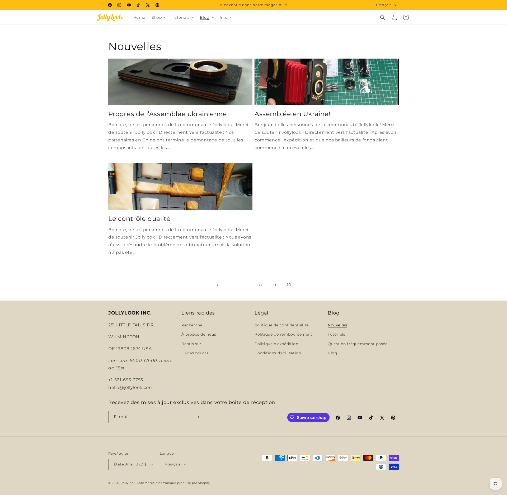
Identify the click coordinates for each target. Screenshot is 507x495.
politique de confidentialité (282, 325)
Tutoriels (336, 334)
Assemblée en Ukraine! (293, 114)
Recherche (191, 325)
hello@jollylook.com (130, 387)
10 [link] (289, 284)
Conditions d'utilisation (278, 353)
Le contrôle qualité (139, 218)
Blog (332, 353)
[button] (158, 17)
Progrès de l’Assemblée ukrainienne (167, 114)
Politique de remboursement (283, 334)
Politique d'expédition (276, 343)
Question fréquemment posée (358, 343)
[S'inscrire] (197, 417)
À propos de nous (198, 334)
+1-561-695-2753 (125, 379)
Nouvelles (337, 325)
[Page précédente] (218, 285)
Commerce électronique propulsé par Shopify (173, 483)
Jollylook (128, 483)
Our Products (194, 353)
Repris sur (191, 343)
